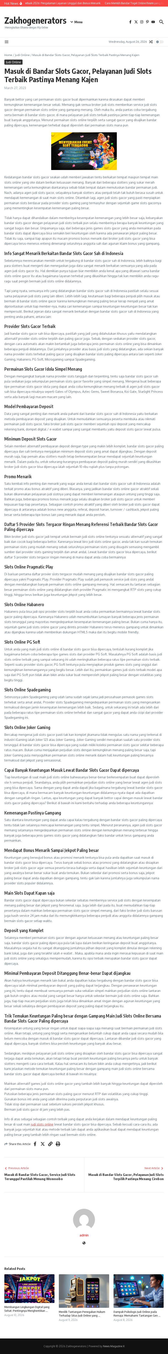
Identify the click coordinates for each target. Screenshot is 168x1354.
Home (8, 55)
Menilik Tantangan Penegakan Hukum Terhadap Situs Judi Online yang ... (82, 1313)
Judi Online (22, 55)
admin (84, 1235)
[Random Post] (151, 42)
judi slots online (42, 1124)
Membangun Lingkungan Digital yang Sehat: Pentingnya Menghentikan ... (26, 1308)
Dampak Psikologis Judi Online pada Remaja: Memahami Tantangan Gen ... (137, 1313)
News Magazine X (113, 1346)
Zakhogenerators (35, 20)
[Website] (84, 1243)
